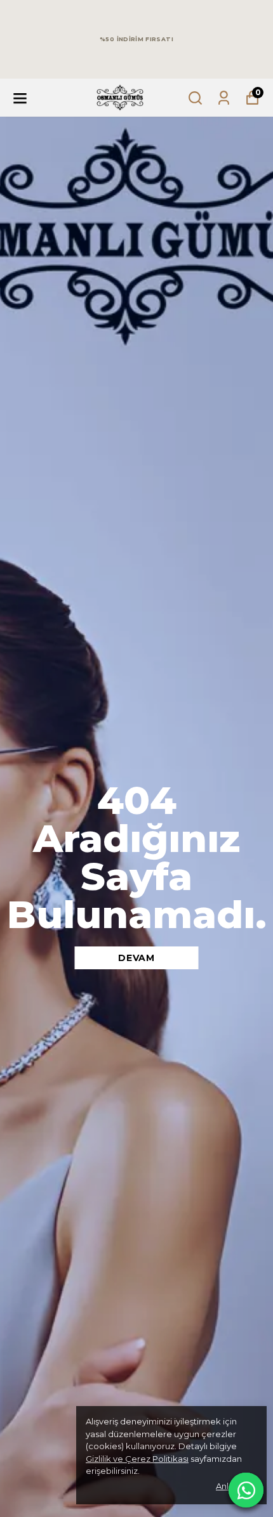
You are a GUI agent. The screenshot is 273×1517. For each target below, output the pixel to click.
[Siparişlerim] (224, 98)
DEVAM (136, 958)
